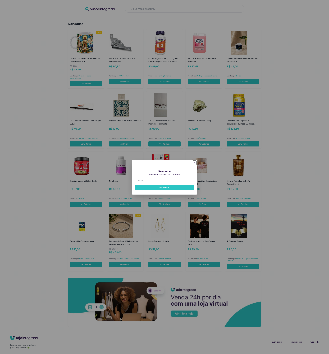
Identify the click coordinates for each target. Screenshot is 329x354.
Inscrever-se (164, 187)
